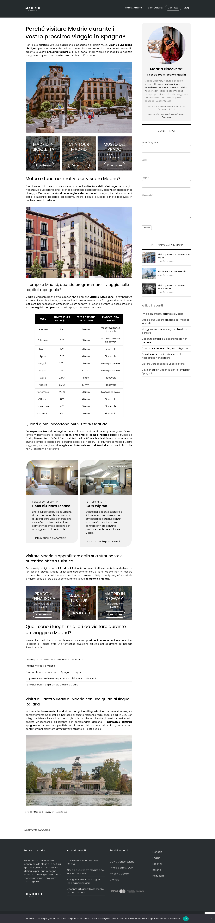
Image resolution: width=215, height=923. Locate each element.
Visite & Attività (133, 7)
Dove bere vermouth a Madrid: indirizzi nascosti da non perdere (163, 356)
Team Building (154, 7)
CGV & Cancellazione (122, 861)
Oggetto (146, 177)
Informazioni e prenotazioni (50, 538)
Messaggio (147, 194)
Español (157, 864)
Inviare (147, 227)
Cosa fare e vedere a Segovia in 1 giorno (165, 348)
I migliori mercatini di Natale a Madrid (162, 314)
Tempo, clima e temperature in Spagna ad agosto (54, 672)
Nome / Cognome (151, 142)
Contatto (173, 7)
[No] (211, 918)
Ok (186, 918)
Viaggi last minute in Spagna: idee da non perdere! (83, 881)
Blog (186, 7)
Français (157, 852)
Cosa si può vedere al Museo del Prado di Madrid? (54, 659)
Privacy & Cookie (119, 873)
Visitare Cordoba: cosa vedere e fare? (163, 364)
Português (158, 876)
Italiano (157, 870)
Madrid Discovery (42, 812)
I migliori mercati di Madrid (40, 665)
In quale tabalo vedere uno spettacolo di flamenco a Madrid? (61, 678)
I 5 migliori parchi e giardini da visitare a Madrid (52, 684)
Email (145, 159)
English (156, 858)
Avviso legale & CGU (121, 867)
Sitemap (114, 879)
